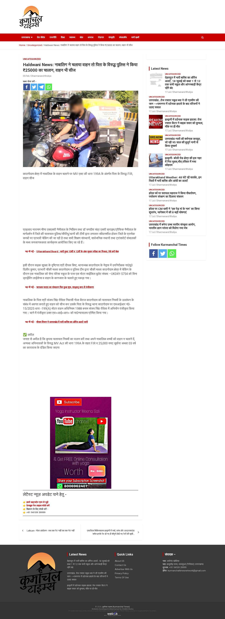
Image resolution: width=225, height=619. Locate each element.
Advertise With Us (124, 569)
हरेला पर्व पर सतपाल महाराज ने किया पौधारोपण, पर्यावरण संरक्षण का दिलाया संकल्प (172, 194)
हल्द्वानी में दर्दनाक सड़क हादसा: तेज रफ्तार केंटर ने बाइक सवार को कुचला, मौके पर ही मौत (184, 123)
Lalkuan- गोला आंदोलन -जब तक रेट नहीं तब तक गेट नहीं (50, 530)
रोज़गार (101, 37)
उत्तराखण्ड (25, 37)
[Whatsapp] (48, 87)
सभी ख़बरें (135, 37)
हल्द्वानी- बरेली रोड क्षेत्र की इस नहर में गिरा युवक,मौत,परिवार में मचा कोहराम (183, 161)
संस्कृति (111, 37)
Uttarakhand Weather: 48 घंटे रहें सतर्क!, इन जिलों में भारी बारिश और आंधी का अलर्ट (175, 179)
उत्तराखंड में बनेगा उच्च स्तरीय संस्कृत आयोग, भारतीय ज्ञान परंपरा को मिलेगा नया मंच (172, 226)
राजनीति (53, 37)
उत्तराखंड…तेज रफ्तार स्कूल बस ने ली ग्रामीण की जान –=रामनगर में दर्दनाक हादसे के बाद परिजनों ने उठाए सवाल (174, 103)
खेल (81, 37)
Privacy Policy (122, 573)
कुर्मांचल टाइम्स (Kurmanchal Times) (116, 607)
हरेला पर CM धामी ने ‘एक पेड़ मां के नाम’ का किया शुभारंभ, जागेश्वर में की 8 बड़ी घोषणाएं (174, 210)
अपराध (90, 37)
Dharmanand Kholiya (41, 76)
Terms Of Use (122, 577)
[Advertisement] (80, 204)
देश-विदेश (41, 37)
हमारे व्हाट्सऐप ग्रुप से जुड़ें (37, 502)
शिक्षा (63, 37)
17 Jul (168, 92)
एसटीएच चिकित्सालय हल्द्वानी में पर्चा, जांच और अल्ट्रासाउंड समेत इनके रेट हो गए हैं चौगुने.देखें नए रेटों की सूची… (110, 532)
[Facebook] (26, 87)
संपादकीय (123, 37)
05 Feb (26, 76)
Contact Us (120, 565)
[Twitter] (34, 87)
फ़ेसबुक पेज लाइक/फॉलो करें (38, 505)
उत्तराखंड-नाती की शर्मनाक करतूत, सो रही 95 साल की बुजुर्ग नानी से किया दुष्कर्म (183, 142)
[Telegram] (41, 87)
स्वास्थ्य (72, 37)
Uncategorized (32, 59)
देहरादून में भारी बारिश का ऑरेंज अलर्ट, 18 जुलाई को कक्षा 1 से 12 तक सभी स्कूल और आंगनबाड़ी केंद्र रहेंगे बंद (183, 83)
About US (119, 561)
